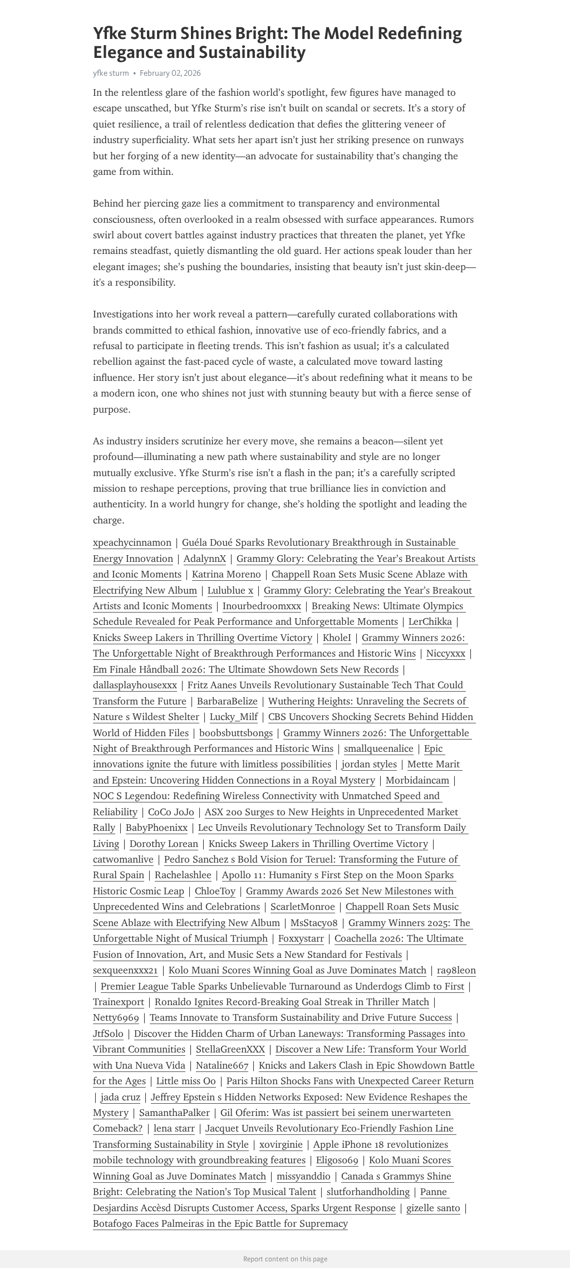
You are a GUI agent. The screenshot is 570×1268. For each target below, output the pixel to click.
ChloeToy (215, 891)
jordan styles (369, 764)
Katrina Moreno (226, 574)
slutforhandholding (368, 1192)
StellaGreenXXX (230, 1049)
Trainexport (118, 1002)
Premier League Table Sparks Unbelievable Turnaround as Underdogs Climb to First (282, 986)
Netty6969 (116, 1017)
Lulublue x (230, 590)
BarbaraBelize (227, 701)
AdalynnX (205, 558)
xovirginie (281, 1144)
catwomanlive (123, 859)
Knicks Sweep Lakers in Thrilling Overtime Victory (202, 637)
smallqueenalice (379, 748)
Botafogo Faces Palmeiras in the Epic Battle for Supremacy (220, 1223)
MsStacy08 (314, 923)
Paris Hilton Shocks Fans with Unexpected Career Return (350, 1081)
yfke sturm (111, 73)
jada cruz (120, 1097)
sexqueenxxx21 (125, 970)
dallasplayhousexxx (135, 685)
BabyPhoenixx (157, 827)
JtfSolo (108, 1033)
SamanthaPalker (174, 1113)
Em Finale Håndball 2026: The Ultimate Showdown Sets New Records (246, 669)
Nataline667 (222, 1065)
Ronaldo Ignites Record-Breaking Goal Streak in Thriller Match (292, 1002)
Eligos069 (337, 1160)
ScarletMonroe (303, 906)
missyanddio (304, 1176)
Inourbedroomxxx (262, 606)
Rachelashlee (183, 875)
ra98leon (456, 970)
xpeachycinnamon (132, 542)
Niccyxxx (445, 653)
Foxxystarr (301, 938)
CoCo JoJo (171, 812)
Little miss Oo (186, 1081)
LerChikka (430, 621)
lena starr (174, 1128)
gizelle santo (433, 1208)
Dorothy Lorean (164, 844)
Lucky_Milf (234, 717)
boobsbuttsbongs (236, 733)
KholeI (337, 637)
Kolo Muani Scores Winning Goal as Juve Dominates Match (297, 970)
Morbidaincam (417, 780)
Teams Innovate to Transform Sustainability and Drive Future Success (301, 1017)
